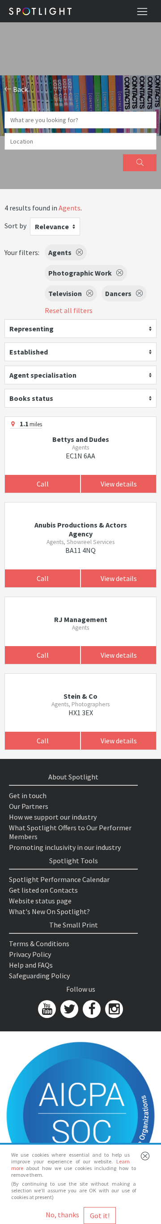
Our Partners (28, 806)
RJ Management (80, 619)
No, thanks (62, 1214)
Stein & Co (80, 696)
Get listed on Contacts (43, 890)
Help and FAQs (31, 964)
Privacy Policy (30, 954)
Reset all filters (69, 310)
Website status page (40, 900)
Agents (69, 207)
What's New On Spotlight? (49, 911)
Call (43, 483)
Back (20, 89)
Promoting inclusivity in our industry (65, 847)
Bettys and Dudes (80, 439)
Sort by (15, 225)
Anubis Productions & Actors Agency (80, 529)
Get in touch (28, 795)
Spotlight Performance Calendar (59, 879)
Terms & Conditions (39, 943)
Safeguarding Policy (39, 975)
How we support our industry (53, 816)
